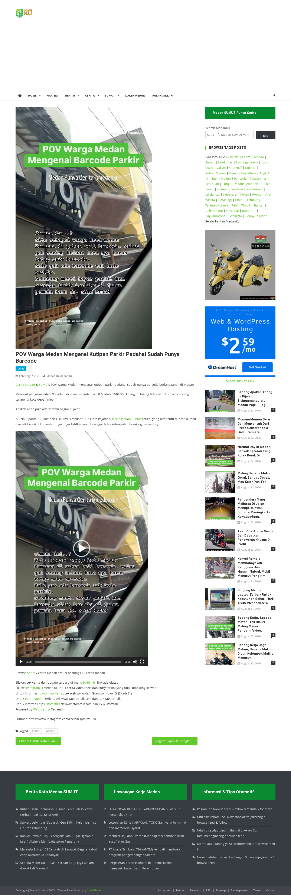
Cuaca (266, 184)
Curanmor (259, 178)
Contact (270, 890)
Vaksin (221, 168)
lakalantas (212, 194)
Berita (70, 95)
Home (32, 95)
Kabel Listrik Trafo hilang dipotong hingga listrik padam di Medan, (41, 741)
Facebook (195, 890)
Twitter (180, 890)
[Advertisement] (145, 58)
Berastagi (225, 200)
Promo (256, 194)
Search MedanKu (217, 128)
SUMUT (110, 95)
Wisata (210, 200)
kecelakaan (119, 419)
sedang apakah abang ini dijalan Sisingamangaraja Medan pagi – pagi (255, 398)
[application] (82, 548)
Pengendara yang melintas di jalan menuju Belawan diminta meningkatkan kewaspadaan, (255, 508)
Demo (233, 173)
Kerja (58, 693)
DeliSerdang (214, 211)
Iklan (245, 194)
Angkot (264, 173)
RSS (208, 890)
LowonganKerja (247, 162)
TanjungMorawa (216, 205)
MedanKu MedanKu (59, 376)
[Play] (21, 662)
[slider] (78, 662)
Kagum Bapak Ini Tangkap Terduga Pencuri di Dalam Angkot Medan (177, 741)
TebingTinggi (241, 205)
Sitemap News (239, 890)
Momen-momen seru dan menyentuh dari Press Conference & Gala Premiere (254, 425)
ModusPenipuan (246, 184)
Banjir (209, 189)
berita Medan (34, 699)
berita (31, 673)
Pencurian (241, 178)
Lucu (264, 162)
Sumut (210, 162)
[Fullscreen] (142, 662)
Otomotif (52, 704)
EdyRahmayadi (215, 216)
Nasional (232, 211)
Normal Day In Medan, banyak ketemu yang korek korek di (254, 451)
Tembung (253, 200)
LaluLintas (225, 162)
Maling (226, 178)
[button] (81, 548)
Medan (30, 385)
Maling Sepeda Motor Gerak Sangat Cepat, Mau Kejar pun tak (254, 477)
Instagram (32, 688)
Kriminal (211, 178)
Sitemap (221, 890)
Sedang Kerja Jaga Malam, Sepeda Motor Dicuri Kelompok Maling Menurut (256, 651)
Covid (209, 168)
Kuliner (250, 168)
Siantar (259, 205)
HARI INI (89, 682)
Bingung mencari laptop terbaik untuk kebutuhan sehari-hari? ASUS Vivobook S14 (256, 596)
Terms (257, 890)
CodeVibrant (94, 890)
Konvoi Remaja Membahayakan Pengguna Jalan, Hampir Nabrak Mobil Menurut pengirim (254, 567)
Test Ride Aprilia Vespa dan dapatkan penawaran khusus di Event (256, 537)
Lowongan (47, 693)
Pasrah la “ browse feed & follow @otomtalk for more (234, 809)
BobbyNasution (256, 216)
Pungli (226, 184)
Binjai (239, 200)
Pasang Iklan (162, 95)
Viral (268, 194)
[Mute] (135, 662)
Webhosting (41, 709)
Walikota (236, 216)
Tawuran (237, 189)
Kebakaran (231, 194)
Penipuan (212, 184)
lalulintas (134, 419)
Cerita (90, 95)
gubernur (249, 211)
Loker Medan (135, 95)
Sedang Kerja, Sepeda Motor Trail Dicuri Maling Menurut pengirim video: (254, 624)
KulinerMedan (215, 173)
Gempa (222, 189)
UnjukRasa (248, 173)
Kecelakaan (254, 189)
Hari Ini (52, 95)
